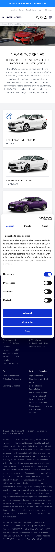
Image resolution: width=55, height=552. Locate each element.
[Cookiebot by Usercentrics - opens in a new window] (39, 218)
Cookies (32, 413)
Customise (27, 322)
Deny (27, 331)
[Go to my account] (41, 18)
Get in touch (47, 10)
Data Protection (35, 386)
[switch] (48, 283)
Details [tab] (27, 226)
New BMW (17, 24)
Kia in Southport (9, 340)
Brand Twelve (17, 434)
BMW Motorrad (35, 340)
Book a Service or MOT (12, 376)
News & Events (31, 10)
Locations (14, 10)
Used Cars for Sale (10, 363)
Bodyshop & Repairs (11, 386)
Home (4, 24)
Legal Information (36, 376)
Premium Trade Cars (37, 346)
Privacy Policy (34, 389)
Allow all (27, 313)
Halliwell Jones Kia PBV (38, 343)
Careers (21, 10)
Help (39, 10)
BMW (10, 24)
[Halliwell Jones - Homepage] (16, 17)
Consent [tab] (10, 226)
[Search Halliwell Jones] (37, 17)
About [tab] (45, 226)
